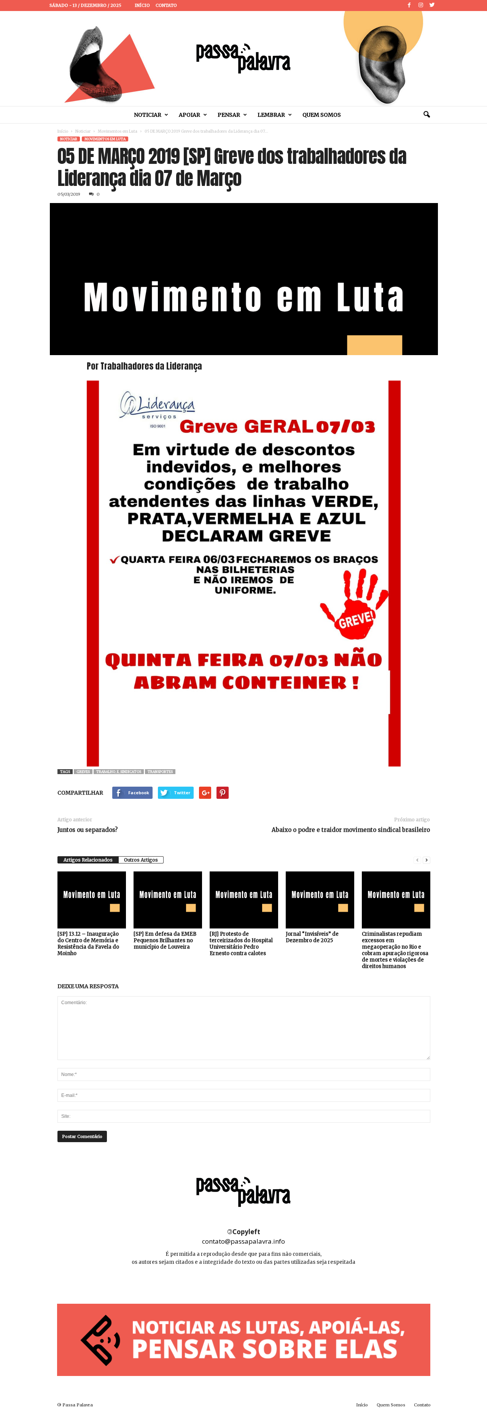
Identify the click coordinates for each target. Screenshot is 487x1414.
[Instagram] (420, 5)
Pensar (229, 114)
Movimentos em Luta (117, 131)
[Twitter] (432, 5)
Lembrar (271, 114)
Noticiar (147, 114)
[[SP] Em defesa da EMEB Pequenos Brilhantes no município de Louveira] (168, 899)
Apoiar (189, 114)
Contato (166, 5)
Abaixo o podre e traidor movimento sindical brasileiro (351, 829)
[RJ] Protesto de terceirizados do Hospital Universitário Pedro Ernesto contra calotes (241, 944)
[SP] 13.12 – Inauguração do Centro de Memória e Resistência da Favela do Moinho (88, 944)
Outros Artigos (141, 860)
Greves (83, 772)
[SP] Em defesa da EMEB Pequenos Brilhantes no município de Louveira (165, 940)
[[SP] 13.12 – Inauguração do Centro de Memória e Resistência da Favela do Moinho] (91, 899)
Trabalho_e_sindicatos (118, 772)
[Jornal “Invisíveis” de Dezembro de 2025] (320, 899)
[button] (426, 114)
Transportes (160, 772)
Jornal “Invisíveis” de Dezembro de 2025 (312, 937)
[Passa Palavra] (243, 58)
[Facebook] (409, 5)
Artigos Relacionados (88, 860)
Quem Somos (321, 114)
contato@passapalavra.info (243, 1241)
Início (142, 5)
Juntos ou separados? (87, 829)
